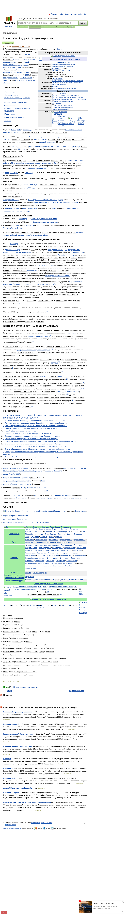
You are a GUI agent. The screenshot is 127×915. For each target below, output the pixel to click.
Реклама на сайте (46, 822)
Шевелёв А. (8, 768)
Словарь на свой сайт (73, 14)
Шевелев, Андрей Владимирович (18, 734)
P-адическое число (76, 691)
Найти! (83, 23)
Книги (58, 27)
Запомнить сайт (57, 14)
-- (31, 163)
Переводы (46, 27)
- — (46, 580)
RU (85, 14)
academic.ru (9, 26)
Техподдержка (35, 822)
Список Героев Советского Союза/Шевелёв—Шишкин (27, 802)
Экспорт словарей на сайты (12, 828)
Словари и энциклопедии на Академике (37, 18)
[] (20, 303)
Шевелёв (7, 759)
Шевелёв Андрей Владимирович (17, 712)
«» (36, 426)
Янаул (9, 691)
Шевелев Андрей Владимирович (17, 746)
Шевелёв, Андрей (11, 724)
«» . (31, 428)
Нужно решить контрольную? (26, 687)
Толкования (34, 27)
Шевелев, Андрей (11, 793)
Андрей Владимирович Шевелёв (17, 788)
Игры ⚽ (69, 27)
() (50, 534)
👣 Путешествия (10, 824)
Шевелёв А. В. (9, 778)
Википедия (23, 27)
